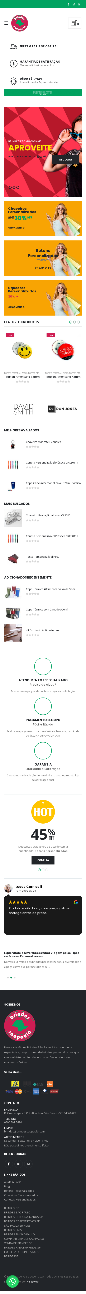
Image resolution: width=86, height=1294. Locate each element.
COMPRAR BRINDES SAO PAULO (24, 1239)
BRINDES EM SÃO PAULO (19, 1234)
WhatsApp (28, 1164)
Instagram (18, 1164)
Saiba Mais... (13, 1072)
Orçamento (16, 227)
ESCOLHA (65, 159)
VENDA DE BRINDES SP (18, 1243)
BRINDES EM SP (14, 1230)
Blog (7, 1186)
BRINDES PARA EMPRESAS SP (22, 1247)
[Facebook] (68, 4)
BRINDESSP (11, 1256)
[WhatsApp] (79, 4)
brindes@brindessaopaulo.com (24, 1131)
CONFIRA (43, 860)
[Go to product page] (13, 444)
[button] (7, 23)
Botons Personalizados (15, 373)
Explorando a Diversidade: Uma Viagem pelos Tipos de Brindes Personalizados (41, 954)
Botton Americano (37, 373)
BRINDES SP (11, 1208)
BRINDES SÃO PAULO (17, 1212)
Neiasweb (33, 1281)
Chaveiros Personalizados (21, 1195)
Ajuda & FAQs (12, 1182)
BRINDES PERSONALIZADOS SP (23, 1217)
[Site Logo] (19, 23)
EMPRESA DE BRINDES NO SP (22, 1252)
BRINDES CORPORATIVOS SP (22, 1221)
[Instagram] (73, 4)
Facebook (9, 1164)
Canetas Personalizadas (20, 1199)
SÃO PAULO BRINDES (17, 1225)
